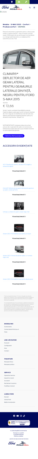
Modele (6, 24)
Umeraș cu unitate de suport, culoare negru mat (16, 212)
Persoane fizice (8, 362)
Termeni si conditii (18, 433)
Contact (6, 351)
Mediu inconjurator (9, 402)
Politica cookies (18, 436)
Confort (26, 24)
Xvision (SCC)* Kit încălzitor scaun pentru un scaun (17, 233)
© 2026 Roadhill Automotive (18, 430)
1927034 (21, 27)
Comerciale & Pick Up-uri (11, 329)
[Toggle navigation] (34, 7)
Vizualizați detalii (18, 171)
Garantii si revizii (9, 378)
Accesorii (7, 381)
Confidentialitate (18, 434)
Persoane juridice (9, 364)
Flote (5, 332)
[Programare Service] (26, 2)
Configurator (8, 345)
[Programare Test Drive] (19, 2)
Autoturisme (8, 327)
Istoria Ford (7, 399)
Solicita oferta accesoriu (14, 136)
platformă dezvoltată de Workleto (19, 439)
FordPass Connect (9, 386)
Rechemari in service (10, 383)
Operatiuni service (9, 375)
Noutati (6, 397)
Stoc (5, 348)
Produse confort (10, 27)
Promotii (6, 343)
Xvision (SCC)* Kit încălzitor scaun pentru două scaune (18, 279)
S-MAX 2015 (16, 24)
